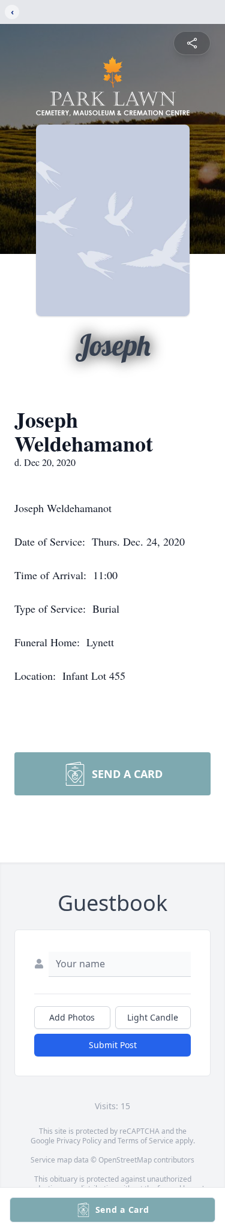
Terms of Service (145, 1141)
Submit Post (113, 1045)
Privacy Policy (78, 1141)
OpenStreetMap (125, 1160)
